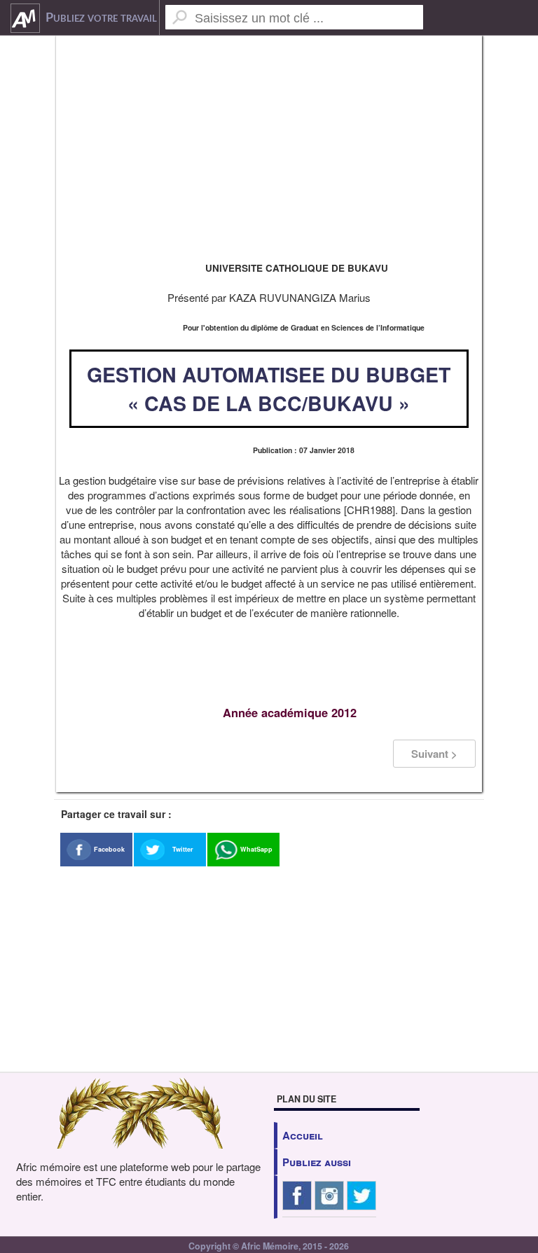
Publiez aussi (316, 1162)
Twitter (182, 849)
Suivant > (434, 753)
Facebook (109, 849)
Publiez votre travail (101, 18)
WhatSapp (256, 849)
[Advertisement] (269, 147)
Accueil (302, 1135)
